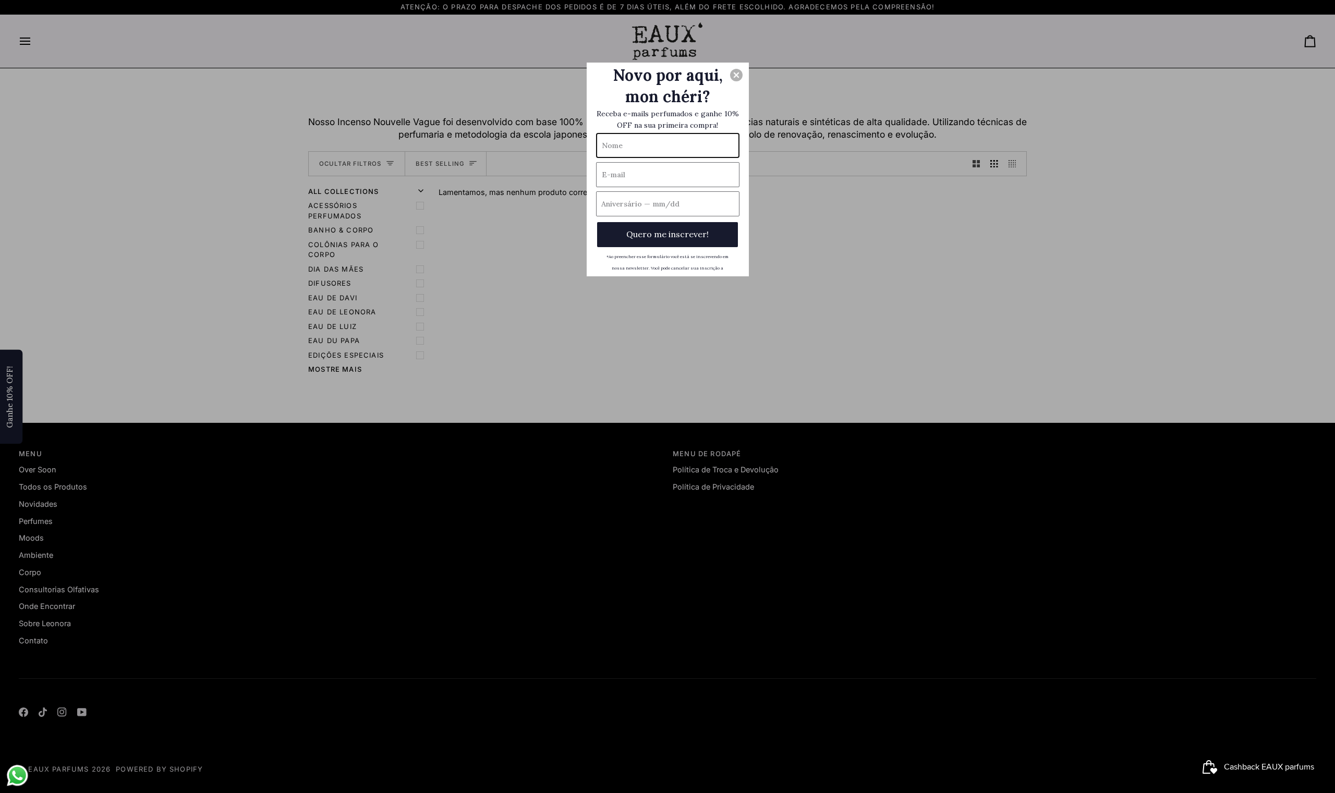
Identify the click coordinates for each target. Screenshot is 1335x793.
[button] (736, 75)
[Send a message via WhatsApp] (17, 775)
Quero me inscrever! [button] (667, 234)
